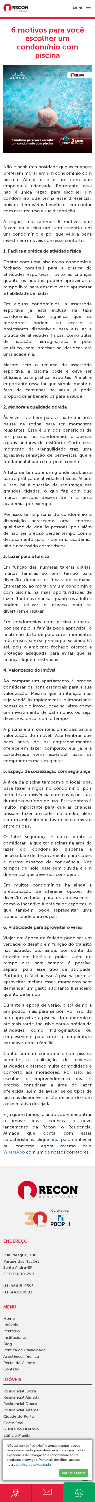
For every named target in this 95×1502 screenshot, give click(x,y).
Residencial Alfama (20, 1410)
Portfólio (11, 1331)
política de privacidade (33, 1465)
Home (9, 1318)
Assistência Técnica (21, 1356)
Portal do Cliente (19, 1362)
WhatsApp (14, 1152)
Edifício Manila (16, 1435)
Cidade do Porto (18, 1416)
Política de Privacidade (24, 1350)
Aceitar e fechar (74, 1473)
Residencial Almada (21, 1397)
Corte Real (13, 1422)
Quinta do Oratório (21, 1429)
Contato (11, 1369)
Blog (7, 1343)
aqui (55, 1139)
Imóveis (10, 1324)
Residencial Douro (20, 1403)
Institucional (14, 1337)
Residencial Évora (19, 1391)
